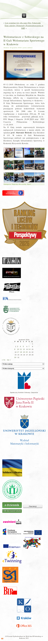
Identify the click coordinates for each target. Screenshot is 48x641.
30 (15, 357)
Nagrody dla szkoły (19, 184)
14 (30, 349)
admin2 (30, 47)
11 (21, 349)
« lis (3, 360)
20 (27, 352)
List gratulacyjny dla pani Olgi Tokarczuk (23, 23)
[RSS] (2, 638)
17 (18, 352)
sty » (9, 360)
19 (24, 352)
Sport (29, 184)
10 (18, 349)
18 (21, 352)
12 (24, 349)
